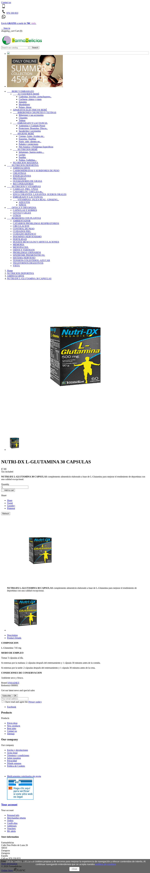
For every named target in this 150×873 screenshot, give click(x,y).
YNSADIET (13, 683)
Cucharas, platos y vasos (30, 99)
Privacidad (12, 760)
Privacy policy (35, 702)
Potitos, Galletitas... (28, 160)
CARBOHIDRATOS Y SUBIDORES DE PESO (36, 170)
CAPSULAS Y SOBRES (25, 210)
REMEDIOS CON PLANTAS (24, 218)
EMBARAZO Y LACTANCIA (30, 123)
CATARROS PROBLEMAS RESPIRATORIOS (36, 223)
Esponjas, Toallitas (27, 139)
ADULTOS (24, 202)
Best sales (11, 728)
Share (9, 500)
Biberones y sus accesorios (31, 115)
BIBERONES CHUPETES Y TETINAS (34, 112)
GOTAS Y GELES (22, 213)
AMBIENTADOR (21, 220)
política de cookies (105, 864)
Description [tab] (12, 635)
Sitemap (11, 733)
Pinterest (11, 508)
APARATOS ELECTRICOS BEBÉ (30, 110)
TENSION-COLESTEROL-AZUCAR (31, 260)
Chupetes (23, 117)
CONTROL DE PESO (23, 228)
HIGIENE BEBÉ (23, 133)
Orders (10, 820)
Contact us (6, 2)
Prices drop (12, 723)
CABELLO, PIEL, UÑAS (25, 189)
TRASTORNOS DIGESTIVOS (28, 263)
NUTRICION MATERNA (25, 162)
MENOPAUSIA (20, 247)
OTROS (17, 215)
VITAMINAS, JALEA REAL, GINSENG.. (36, 199)
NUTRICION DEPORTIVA (23, 165)
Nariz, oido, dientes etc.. (30, 141)
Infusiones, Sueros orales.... (31, 152)
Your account (9, 804)
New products (13, 726)
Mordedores (24, 104)
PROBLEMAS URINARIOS (27, 252)
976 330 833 (12, 13)
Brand (4, 683)
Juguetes (23, 102)
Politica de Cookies (16, 766)
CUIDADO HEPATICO (24, 234)
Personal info (13, 815)
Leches (22, 154)
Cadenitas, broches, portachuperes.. (35, 96)
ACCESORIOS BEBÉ (26, 94)
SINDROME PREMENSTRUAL (29, 255)
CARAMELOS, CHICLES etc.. (28, 191)
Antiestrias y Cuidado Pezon (32, 125)
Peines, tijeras (25, 107)
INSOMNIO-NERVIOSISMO (27, 236)
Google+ (11, 505)
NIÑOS (22, 205)
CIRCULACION (21, 226)
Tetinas (22, 120)
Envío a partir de (18, 23)
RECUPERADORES (23, 184)
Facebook (11, 707)
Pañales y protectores (28, 144)
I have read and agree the (23, 702)
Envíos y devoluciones (17, 750)
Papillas (22, 157)
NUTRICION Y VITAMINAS (24, 186)
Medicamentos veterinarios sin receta (24, 776)
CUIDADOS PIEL (22, 231)
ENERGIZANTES (22, 176)
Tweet (10, 503)
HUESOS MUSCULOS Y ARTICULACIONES (36, 242)
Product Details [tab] (14, 638)
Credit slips (12, 823)
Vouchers (11, 828)
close (74, 869)
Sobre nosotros (14, 758)
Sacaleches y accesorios (30, 131)
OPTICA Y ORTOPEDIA (21, 207)
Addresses (12, 826)
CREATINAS (19, 173)
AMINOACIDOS (21, 168)
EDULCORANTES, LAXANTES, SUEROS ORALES (39, 194)
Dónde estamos (14, 763)
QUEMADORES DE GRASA (27, 181)
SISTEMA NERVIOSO (24, 257)
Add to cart (8, 490)
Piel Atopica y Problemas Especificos (36, 147)
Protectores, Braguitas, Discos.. (33, 128)
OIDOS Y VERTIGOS (24, 250)
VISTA (16, 265)
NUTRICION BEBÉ (25, 149)
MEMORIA (18, 244)
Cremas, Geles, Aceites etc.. (32, 136)
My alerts (11, 831)
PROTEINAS (19, 178)
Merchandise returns (16, 818)
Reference (6, 685)
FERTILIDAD (20, 239)
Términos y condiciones (18, 755)
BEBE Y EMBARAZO (20, 91)
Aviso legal (12, 753)
